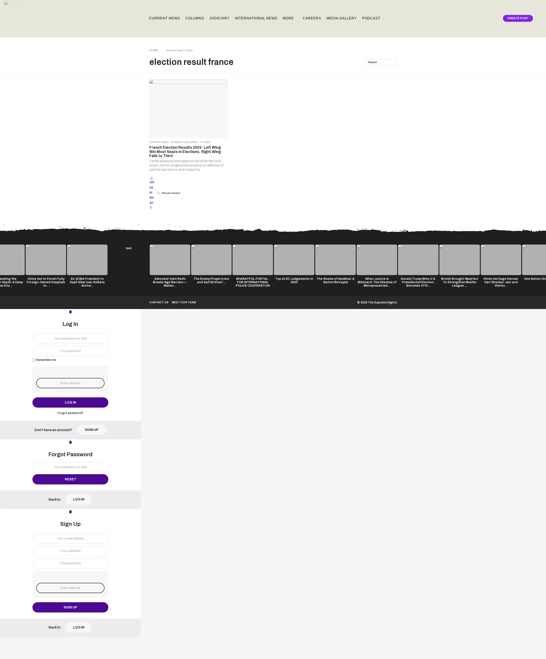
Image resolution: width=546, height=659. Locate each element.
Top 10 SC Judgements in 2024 (294, 280)
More (288, 18)
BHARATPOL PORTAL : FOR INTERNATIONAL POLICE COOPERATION (253, 282)
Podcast (371, 18)
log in (70, 402)
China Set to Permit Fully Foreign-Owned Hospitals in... (46, 282)
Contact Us (158, 302)
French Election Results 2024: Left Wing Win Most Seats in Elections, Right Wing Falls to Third (185, 151)
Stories (205, 142)
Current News (164, 18)
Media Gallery (342, 18)
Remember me (46, 360)
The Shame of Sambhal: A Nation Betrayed (335, 280)
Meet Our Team (184, 302)
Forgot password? (70, 413)
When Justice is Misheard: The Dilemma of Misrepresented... (377, 282)
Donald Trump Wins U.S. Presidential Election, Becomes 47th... (418, 282)
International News (256, 18)
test (129, 248)
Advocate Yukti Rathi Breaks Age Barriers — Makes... (170, 282)
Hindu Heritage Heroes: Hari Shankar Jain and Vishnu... (501, 282)
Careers (312, 18)
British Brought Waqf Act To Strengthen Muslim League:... (459, 282)
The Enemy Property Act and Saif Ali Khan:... (211, 280)
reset (70, 479)
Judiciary (219, 18)
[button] (487, 18)
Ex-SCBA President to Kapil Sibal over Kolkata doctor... (87, 282)
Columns (194, 18)
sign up (92, 430)
